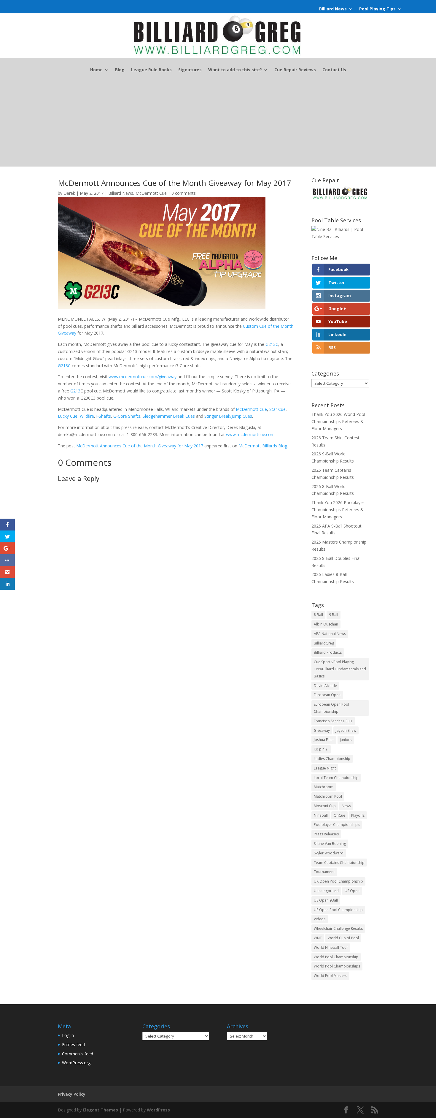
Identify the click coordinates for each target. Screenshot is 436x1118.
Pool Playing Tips (377, 9)
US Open (352, 890)
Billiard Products (328, 652)
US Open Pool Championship (338, 909)
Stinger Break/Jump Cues (228, 416)
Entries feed (73, 1044)
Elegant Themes (100, 1110)
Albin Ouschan (326, 624)
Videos (319, 918)
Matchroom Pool (328, 796)
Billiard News (333, 9)
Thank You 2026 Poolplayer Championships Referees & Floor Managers (337, 510)
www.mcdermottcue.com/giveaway (142, 376)
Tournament (324, 871)
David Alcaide (325, 685)
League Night (325, 768)
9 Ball (333, 614)
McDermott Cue (151, 193)
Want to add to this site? (235, 70)
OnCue (339, 815)
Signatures (190, 70)
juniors (345, 739)
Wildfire (87, 416)
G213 (75, 391)
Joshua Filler (324, 739)
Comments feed (77, 1054)
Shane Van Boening (330, 843)
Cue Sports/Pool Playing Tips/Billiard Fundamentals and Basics (340, 669)
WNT (318, 937)
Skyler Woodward (328, 853)
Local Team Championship (336, 777)
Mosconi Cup (325, 805)
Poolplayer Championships (336, 824)
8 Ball (318, 614)
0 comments (183, 193)
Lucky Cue (67, 416)
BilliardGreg (324, 643)
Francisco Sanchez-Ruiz (333, 720)
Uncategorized (326, 890)
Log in (68, 1035)
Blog (120, 70)
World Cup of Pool (343, 937)
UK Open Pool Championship (338, 881)
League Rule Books (151, 70)
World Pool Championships (337, 966)
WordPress (158, 1110)
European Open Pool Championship (331, 708)
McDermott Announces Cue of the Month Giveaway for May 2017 (139, 446)
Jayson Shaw (346, 730)
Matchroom (323, 786)
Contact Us (334, 70)
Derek (69, 193)
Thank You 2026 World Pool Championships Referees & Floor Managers (338, 421)
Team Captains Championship (339, 862)
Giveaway (322, 730)
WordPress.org (76, 1062)
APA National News (330, 633)
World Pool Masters (330, 975)
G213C (271, 344)
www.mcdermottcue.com (250, 434)
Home (96, 70)
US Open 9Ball (326, 900)
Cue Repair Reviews (295, 70)
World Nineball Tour (331, 947)
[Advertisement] (218, 125)
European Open (327, 694)
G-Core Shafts (126, 416)
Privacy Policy (71, 1094)
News (346, 805)
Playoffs (358, 815)
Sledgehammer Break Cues (169, 416)
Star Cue (277, 409)
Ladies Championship (332, 758)
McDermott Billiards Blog (262, 446)
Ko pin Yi (321, 749)
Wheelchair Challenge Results (338, 928)
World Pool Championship (336, 956)
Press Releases (326, 834)
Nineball (321, 815)
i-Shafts (103, 416)
